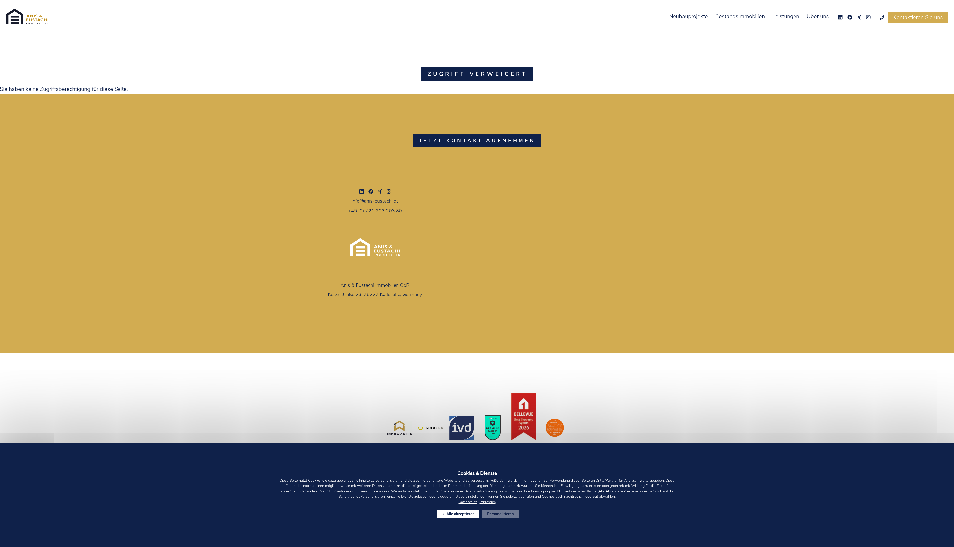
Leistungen (785, 16)
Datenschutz (468, 502)
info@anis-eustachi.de (375, 201)
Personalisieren (500, 513)
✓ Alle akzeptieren (458, 513)
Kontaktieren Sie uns (918, 17)
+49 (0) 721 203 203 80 (375, 211)
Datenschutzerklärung (480, 491)
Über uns (818, 16)
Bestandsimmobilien (740, 16)
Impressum (488, 502)
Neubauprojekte (688, 16)
